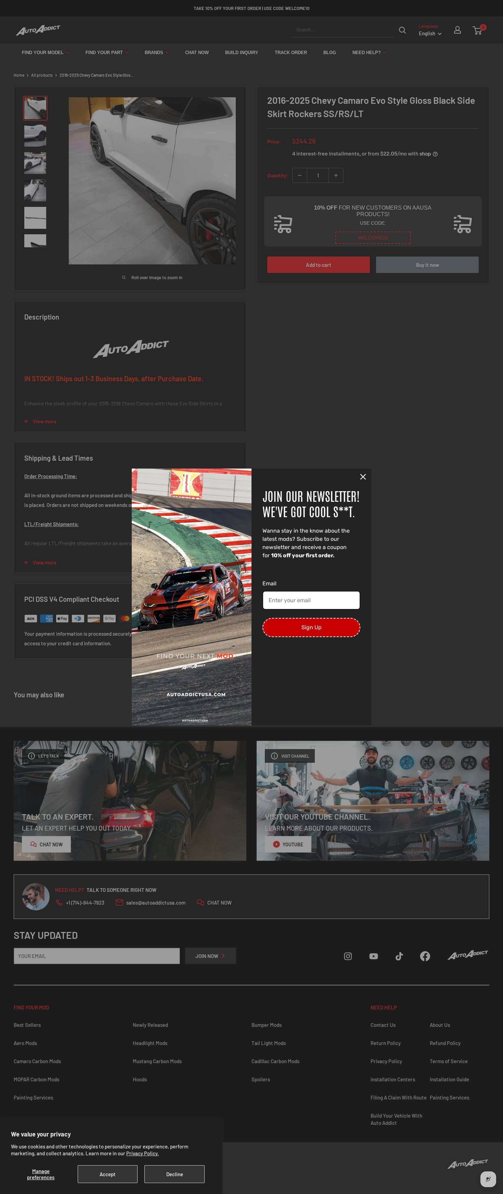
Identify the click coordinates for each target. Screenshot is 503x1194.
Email (269, 583)
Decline (174, 1174)
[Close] (363, 477)
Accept (108, 1174)
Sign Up (311, 627)
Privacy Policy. (142, 1153)
